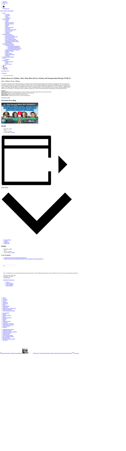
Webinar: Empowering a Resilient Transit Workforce (15, 257)
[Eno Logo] (6, 10)
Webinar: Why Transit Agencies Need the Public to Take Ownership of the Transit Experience (24, 258)
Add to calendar (5, 187)
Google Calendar (7, 239)
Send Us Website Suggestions (9, 310)
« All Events (3, 73)
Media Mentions (6, 306)
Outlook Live (7, 243)
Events (4, 304)
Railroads (5, 318)
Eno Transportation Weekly (8, 336)
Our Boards (5, 300)
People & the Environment (8, 323)
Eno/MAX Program (7, 333)
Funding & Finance (7, 321)
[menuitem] (64, 1)
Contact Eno (5, 307)
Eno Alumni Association (8, 335)
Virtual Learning (6, 334)
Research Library (6, 337)
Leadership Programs (7, 330)
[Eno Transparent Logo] (9, 265)
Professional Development (8, 329)
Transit (4, 320)
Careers (4, 301)
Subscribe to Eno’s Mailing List (9, 308)
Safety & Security (6, 326)
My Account (5, 2)
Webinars (13, 132)
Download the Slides (5, 97)
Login (4, 4)
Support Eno (5, 303)
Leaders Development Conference (10, 331)
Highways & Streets (7, 315)
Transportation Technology (8, 324)
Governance (5, 322)
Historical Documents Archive (9, 338)
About (4, 297)
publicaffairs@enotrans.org (9, 279)
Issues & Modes (6, 313)
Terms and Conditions (7, 309)
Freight (4, 316)
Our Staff (4, 298)
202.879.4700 (7, 277)
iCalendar (6, 241)
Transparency (5, 302)
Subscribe (5, 1)
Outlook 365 (6, 242)
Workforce (5, 327)
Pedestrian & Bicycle (7, 317)
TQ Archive (5, 340)
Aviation (4, 314)
